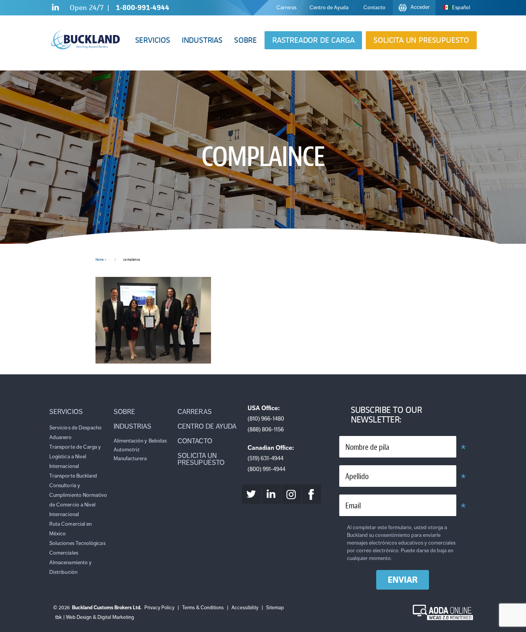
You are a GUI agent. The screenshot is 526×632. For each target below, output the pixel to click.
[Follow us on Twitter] (251, 494)
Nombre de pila (367, 447)
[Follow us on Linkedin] (55, 9)
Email (353, 506)
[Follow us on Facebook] (311, 494)
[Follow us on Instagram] (291, 494)
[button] (152, 40)
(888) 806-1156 (266, 429)
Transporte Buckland (73, 476)
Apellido (357, 477)
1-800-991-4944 (142, 7)
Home (99, 259)
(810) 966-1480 (266, 418)
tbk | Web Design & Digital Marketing (94, 617)
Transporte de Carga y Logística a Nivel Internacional (75, 456)
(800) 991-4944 (266, 469)
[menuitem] (457, 7)
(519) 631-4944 (265, 458)
